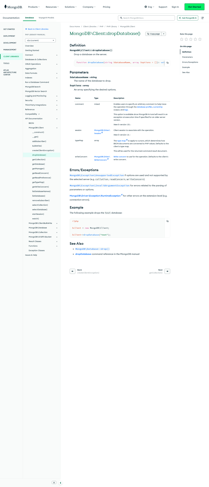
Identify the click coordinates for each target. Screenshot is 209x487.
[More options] (163, 34)
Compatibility (31, 114)
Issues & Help (31, 255)
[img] (181, 39)
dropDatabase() (39, 155)
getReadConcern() (40, 173)
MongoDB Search (33, 87)
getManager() (38, 168)
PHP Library (112, 26)
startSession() (38, 214)
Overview (29, 46)
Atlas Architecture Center (9, 72)
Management (9, 50)
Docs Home (75, 26)
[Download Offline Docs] (54, 482)
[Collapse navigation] (60, 482)
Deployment (9, 36)
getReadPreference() (41, 177)
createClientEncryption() (43, 150)
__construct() (38, 132)
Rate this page (186, 34)
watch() (35, 218)
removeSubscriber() (41, 200)
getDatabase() (38, 164)
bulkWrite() (37, 146)
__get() (35, 137)
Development (9, 43)
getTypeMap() (38, 182)
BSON (31, 123)
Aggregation (30, 68)
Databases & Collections (36, 59)
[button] (149, 7)
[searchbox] (146, 17)
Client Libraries (89, 26)
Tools (6, 63)
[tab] (29, 17)
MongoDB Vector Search (36, 91)
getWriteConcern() (40, 187)
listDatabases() (38, 196)
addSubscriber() (39, 141)
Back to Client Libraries (38, 29)
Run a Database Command (37, 82)
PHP (101, 26)
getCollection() (38, 159)
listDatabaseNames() (41, 191)
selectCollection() (40, 205)
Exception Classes (37, 250)
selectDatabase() (39, 209)
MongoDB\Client (127, 26)
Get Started (194, 6)
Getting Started (32, 50)
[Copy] (167, 63)
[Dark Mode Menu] (202, 18)
